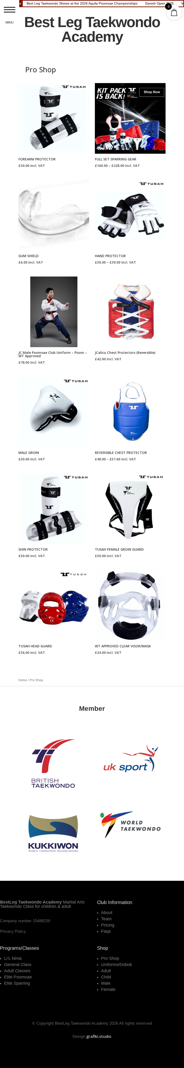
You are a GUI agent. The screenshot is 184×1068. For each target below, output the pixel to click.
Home (22, 680)
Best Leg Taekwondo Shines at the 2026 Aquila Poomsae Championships (82, 3)
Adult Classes (17, 970)
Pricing (107, 925)
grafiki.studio (98, 1036)
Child (106, 977)
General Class (17, 964)
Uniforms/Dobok (116, 964)
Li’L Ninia (13, 958)
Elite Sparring (17, 983)
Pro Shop (110, 958)
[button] (9, 9)
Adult (106, 970)
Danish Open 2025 (159, 3)
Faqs (106, 931)
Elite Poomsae (18, 977)
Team (106, 918)
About (106, 912)
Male (105, 983)
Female (108, 989)
